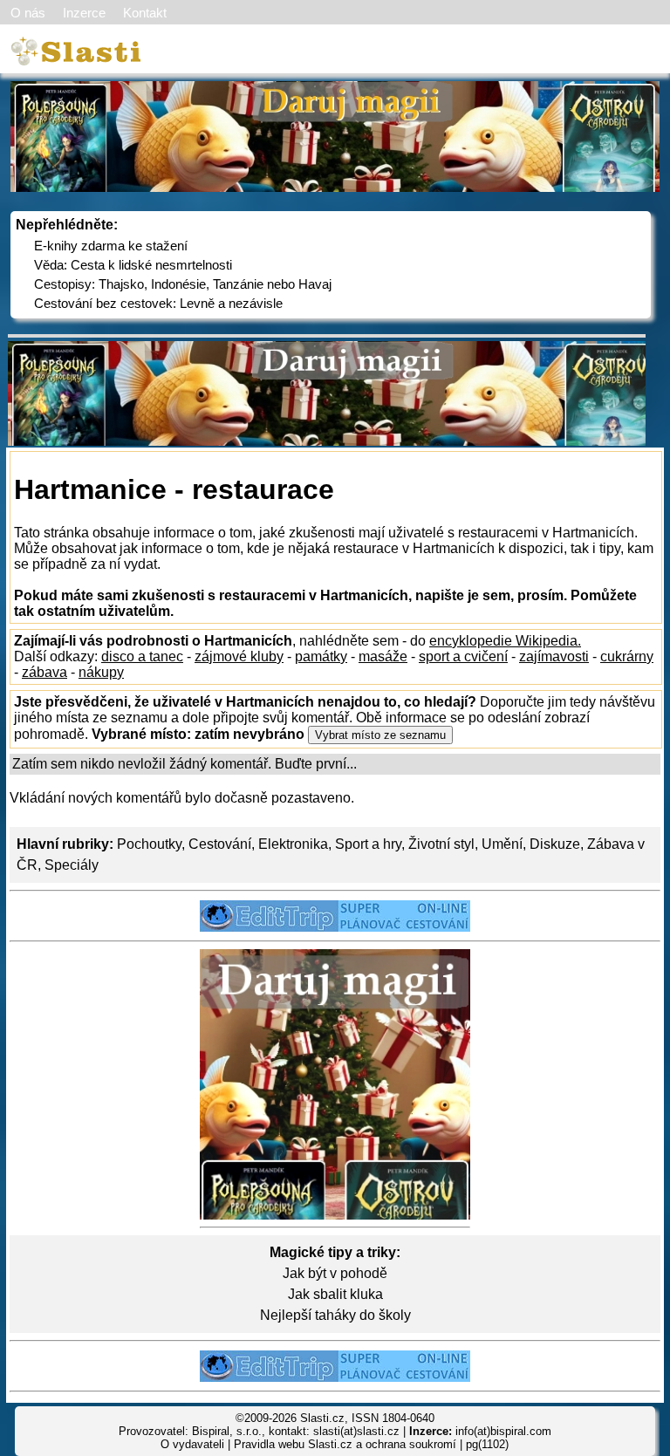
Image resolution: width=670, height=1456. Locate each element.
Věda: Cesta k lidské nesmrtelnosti (133, 264)
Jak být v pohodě (335, 1273)
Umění (502, 844)
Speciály (71, 865)
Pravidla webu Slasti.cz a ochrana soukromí (345, 1444)
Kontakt (145, 12)
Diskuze (555, 844)
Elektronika (293, 844)
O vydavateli (192, 1444)
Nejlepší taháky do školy (335, 1315)
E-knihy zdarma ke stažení (111, 245)
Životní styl (441, 844)
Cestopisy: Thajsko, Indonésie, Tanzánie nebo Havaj (183, 284)
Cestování (219, 844)
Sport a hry (368, 844)
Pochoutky (149, 844)
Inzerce (84, 12)
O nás (27, 12)
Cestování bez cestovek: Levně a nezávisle (158, 303)
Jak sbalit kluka (335, 1294)
